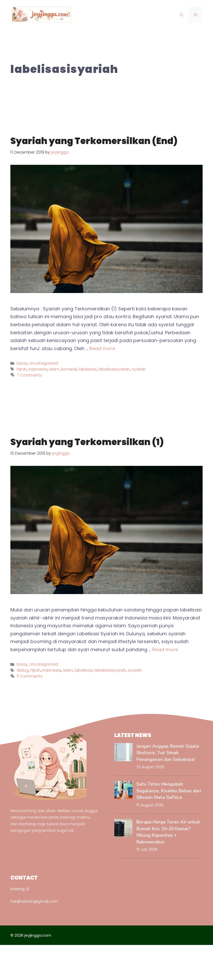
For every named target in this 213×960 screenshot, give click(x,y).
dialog (23, 670)
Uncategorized (43, 363)
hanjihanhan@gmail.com (34, 901)
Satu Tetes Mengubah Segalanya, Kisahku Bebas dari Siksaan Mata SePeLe (168, 790)
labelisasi (87, 369)
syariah (139, 369)
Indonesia (38, 369)
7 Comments (29, 375)
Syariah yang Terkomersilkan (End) (93, 141)
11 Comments (30, 676)
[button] (182, 15)
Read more (102, 348)
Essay (22, 363)
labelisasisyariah (114, 369)
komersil (69, 369)
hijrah (22, 369)
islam (54, 369)
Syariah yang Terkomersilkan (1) (87, 442)
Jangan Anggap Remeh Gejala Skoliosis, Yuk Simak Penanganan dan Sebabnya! (167, 752)
